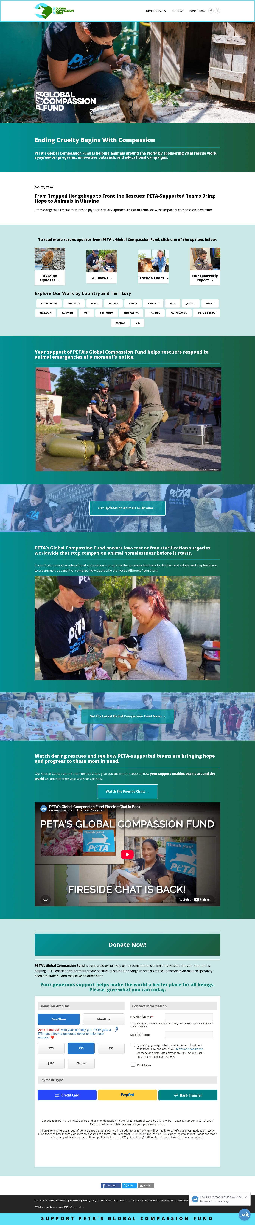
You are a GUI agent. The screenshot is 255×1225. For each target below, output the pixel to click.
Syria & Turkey (206, 313)
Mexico (210, 303)
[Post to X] (217, 11)
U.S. (138, 322)
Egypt (94, 303)
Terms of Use (167, 1200)
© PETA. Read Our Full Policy (51, 1200)
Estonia (113, 303)
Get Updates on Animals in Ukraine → (127, 508)
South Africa (179, 313)
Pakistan (67, 313)
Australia (74, 303)
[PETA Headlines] (54, 10)
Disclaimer (75, 1200)
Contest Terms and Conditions (113, 1200)
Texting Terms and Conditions (144, 1200)
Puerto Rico (131, 313)
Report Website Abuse (187, 1200)
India (173, 303)
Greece (133, 303)
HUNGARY (153, 303)
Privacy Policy (89, 1200)
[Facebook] (211, 11)
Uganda (120, 322)
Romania (154, 313)
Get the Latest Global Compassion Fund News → (128, 716)
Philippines (106, 313)
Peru (86, 313)
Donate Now (197, 11)
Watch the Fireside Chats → (127, 791)
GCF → (102, 278)
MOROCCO (45, 313)
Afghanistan (49, 303)
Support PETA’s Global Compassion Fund (127, 1218)
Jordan (190, 303)
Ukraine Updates (155, 11)
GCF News (178, 11)
